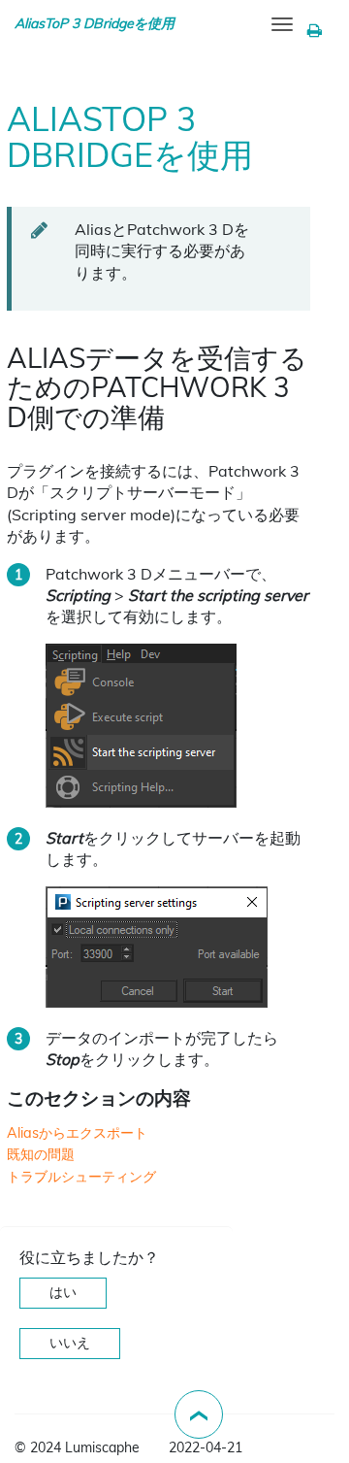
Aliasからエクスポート (77, 1133)
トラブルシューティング (81, 1176)
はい (63, 1292)
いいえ (69, 1342)
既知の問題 (41, 1154)
